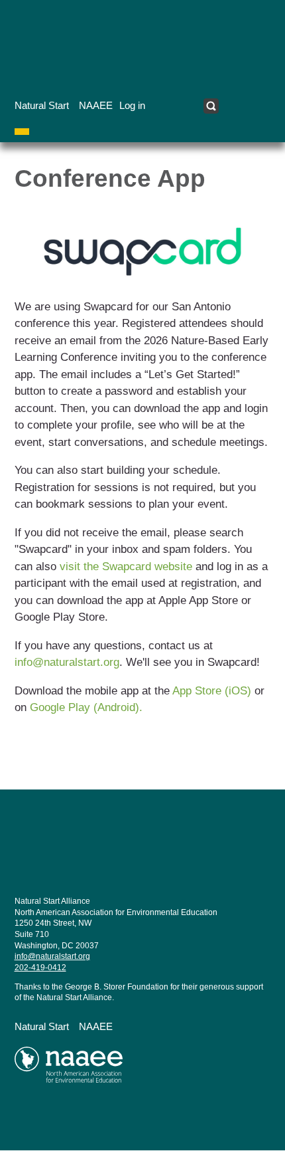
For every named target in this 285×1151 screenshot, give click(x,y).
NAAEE (96, 105)
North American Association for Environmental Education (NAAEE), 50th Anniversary (99, 1070)
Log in (132, 105)
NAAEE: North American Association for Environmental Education (99, 43)
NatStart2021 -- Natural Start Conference (99, 858)
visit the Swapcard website (126, 566)
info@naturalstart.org (67, 662)
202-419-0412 (40, 967)
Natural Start (42, 105)
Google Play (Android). (86, 707)
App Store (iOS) (213, 690)
